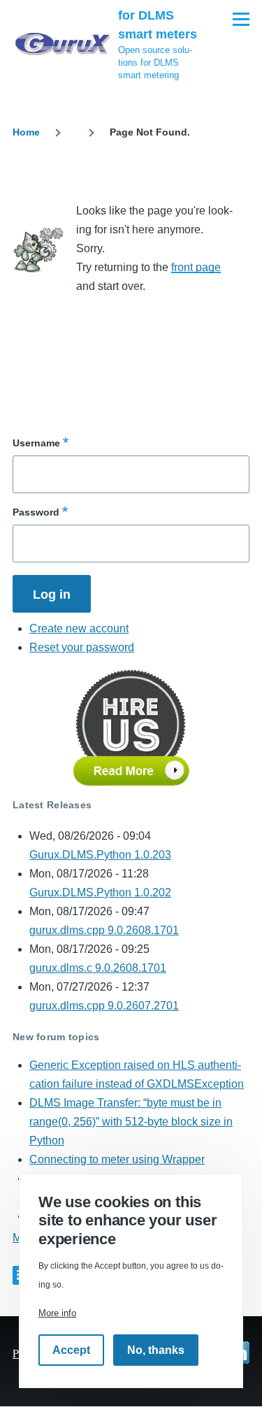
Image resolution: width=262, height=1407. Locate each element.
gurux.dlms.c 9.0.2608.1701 (97, 968)
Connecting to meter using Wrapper (117, 1159)
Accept (71, 1350)
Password (36, 512)
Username (36, 443)
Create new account (79, 628)
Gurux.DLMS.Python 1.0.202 (100, 892)
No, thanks (155, 1350)
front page (196, 267)
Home (26, 132)
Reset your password (81, 647)
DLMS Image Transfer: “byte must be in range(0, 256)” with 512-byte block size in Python (131, 1121)
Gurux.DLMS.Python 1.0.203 (100, 855)
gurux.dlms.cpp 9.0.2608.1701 (104, 930)
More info (57, 1313)
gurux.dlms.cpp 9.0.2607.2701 (104, 1006)
